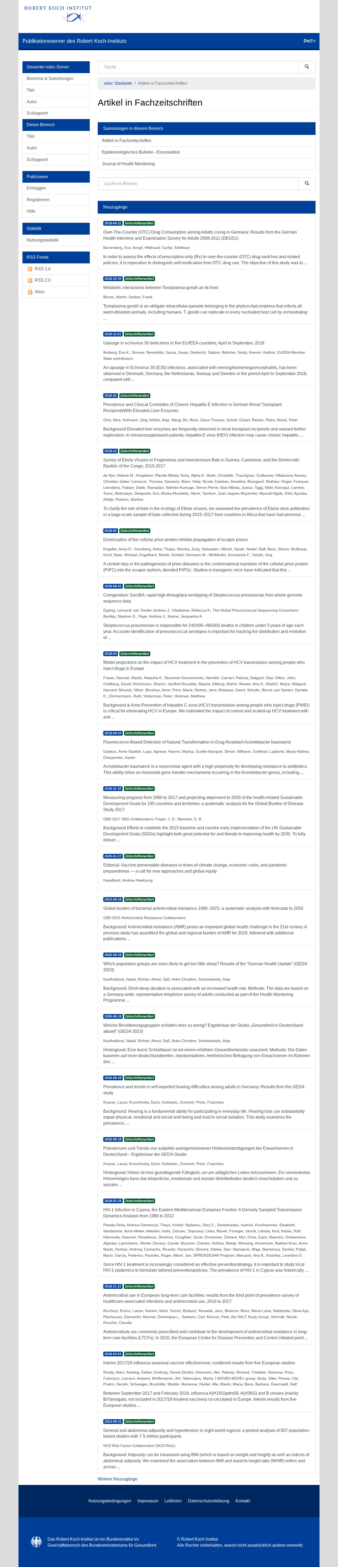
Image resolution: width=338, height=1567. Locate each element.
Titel (31, 90)
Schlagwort (37, 113)
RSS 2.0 (43, 280)
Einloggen (36, 188)
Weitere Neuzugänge (118, 1479)
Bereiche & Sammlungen (50, 78)
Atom (40, 292)
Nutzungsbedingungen (109, 1501)
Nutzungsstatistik (43, 240)
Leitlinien (173, 1501)
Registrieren (38, 199)
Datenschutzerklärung (208, 1501)
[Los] (307, 67)
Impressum (148, 1501)
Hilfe (31, 211)
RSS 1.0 (43, 269)
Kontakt (243, 1501)
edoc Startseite (118, 83)
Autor (32, 102)
